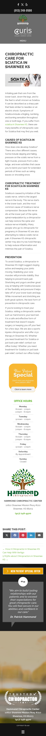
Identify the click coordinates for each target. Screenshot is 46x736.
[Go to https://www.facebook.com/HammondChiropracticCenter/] (18, 5)
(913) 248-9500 (23, 10)
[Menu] (23, 732)
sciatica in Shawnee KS (16, 124)
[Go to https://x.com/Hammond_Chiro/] (22, 5)
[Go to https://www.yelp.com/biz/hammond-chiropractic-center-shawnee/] (26, 5)
